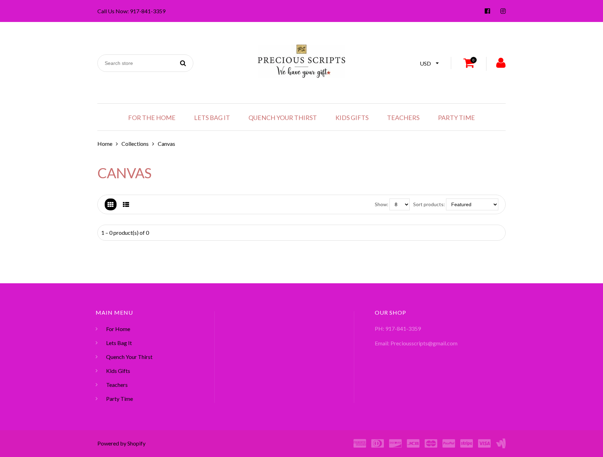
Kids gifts (351, 117)
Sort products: (429, 204)
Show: (381, 204)
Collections (135, 143)
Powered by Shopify (121, 443)
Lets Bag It (212, 117)
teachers (403, 117)
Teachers (117, 384)
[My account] (501, 64)
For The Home (152, 117)
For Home (118, 328)
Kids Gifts (118, 370)
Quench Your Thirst (282, 117)
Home (104, 143)
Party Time (456, 117)
